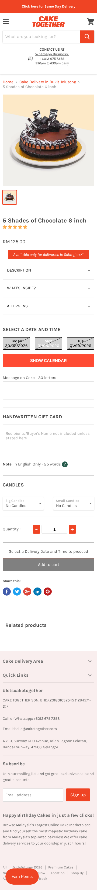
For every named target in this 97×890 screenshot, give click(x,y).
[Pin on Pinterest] (48, 591)
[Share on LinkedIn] (37, 591)
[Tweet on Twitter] (17, 591)
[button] (15, 227)
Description (19, 270)
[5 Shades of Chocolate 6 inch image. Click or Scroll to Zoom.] (48, 140)
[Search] (87, 36)
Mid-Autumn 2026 (27, 867)
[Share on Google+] (27, 591)
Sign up (78, 794)
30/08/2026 (16, 343)
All (5, 867)
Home (8, 82)
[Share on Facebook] (7, 591)
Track (43, 879)
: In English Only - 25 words (46, 464)
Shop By (77, 873)
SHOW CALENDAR (48, 360)
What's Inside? (21, 288)
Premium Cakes (61, 867)
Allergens (17, 306)
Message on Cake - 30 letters (29, 378)
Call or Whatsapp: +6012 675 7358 (31, 718)
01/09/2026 (80, 343)
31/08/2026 (48, 343)
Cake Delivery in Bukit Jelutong (47, 82)
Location (58, 873)
